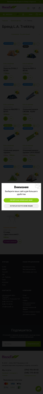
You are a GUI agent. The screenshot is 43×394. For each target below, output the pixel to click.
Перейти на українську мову (21, 200)
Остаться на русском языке (21, 206)
